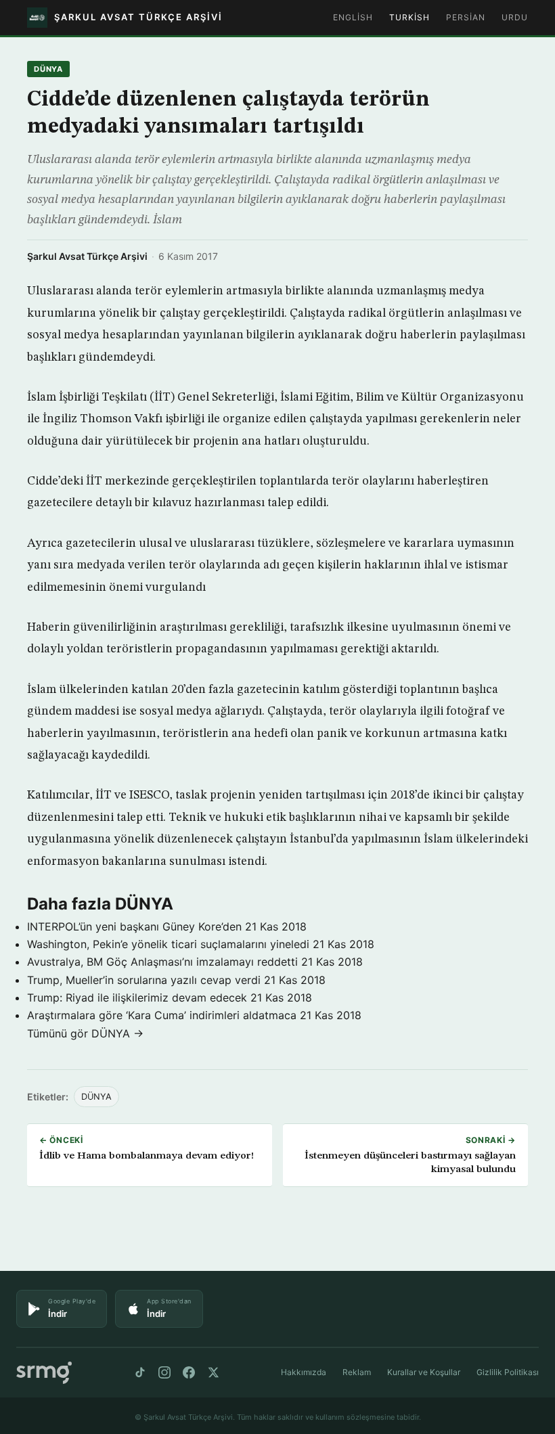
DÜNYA (48, 69)
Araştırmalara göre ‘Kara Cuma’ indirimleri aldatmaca (161, 1015)
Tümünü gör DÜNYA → (85, 1033)
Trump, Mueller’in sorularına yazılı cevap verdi (144, 980)
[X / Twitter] (213, 1372)
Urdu (515, 17)
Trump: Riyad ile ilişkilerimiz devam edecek (137, 997)
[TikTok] (140, 1372)
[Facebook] (189, 1372)
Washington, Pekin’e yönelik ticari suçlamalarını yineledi (168, 944)
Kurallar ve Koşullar (423, 1372)
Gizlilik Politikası (507, 1372)
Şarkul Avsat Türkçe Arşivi (87, 256)
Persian (465, 17)
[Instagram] (164, 1372)
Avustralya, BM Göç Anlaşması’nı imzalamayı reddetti (162, 961)
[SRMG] (44, 1373)
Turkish (409, 17)
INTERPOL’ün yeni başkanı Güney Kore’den (134, 926)
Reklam (356, 1372)
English (353, 17)
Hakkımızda (303, 1372)
